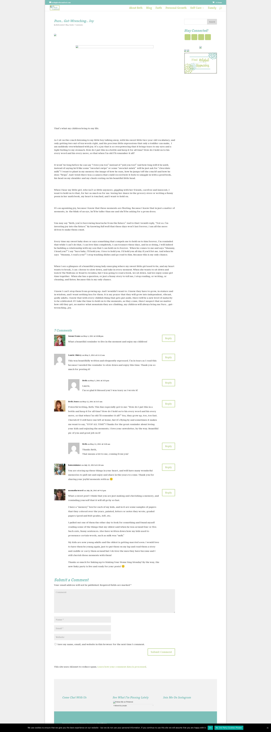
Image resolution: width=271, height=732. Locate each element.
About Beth (136, 8)
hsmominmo (74, 465)
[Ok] (267, 727)
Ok (210, 727)
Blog (149, 8)
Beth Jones (73, 401)
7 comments (79, 25)
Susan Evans (74, 336)
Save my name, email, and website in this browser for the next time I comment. (101, 644)
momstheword (75, 490)
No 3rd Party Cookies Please (229, 727)
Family (212, 8)
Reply (168, 338)
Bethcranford (60, 25)
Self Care (195, 8)
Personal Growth (176, 8)
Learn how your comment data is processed (121, 666)
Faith (159, 8)
